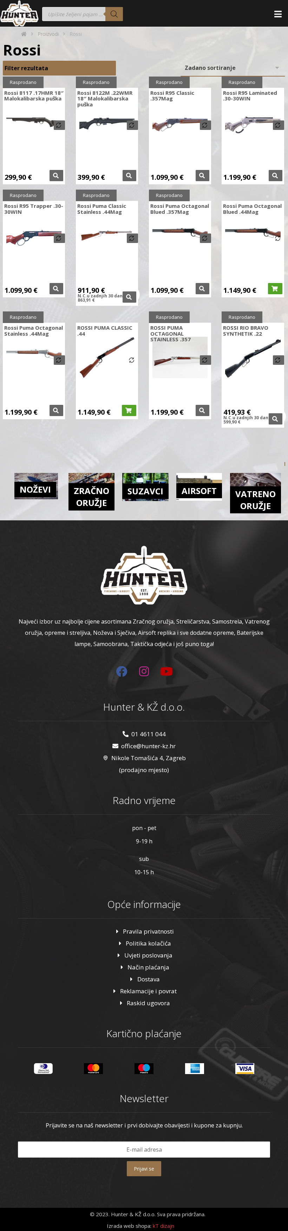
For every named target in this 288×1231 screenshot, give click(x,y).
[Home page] (24, 34)
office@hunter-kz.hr (148, 746)
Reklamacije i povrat (148, 991)
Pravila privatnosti (148, 931)
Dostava (148, 979)
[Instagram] (144, 671)
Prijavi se (144, 1168)
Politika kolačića (148, 943)
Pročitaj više (56, 175)
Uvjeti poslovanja (148, 955)
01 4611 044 (148, 734)
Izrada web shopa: (129, 1225)
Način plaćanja (148, 967)
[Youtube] (166, 671)
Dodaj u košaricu (275, 288)
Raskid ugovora (148, 1003)
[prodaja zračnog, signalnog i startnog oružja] (19, 13)
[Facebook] (121, 671)
